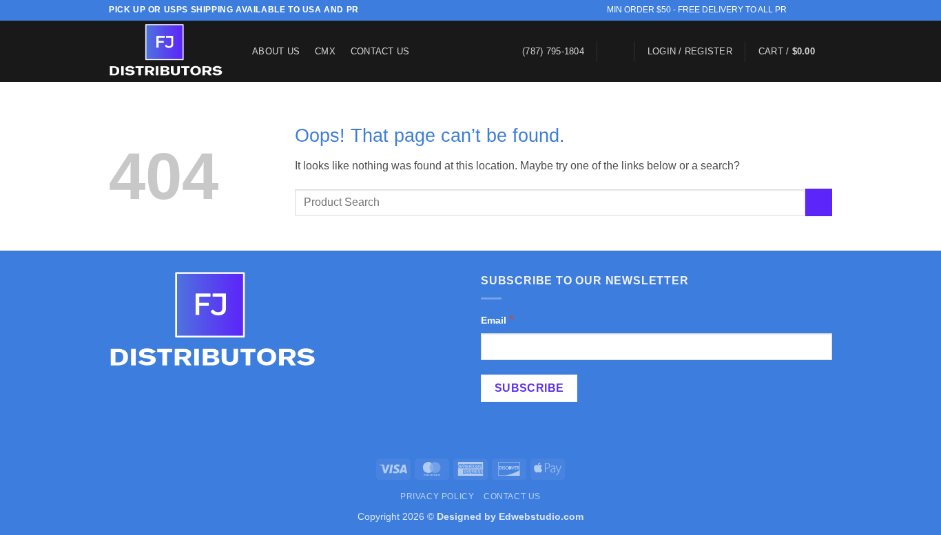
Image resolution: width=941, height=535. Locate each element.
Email (497, 319)
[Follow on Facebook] (799, 10)
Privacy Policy (437, 496)
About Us (276, 51)
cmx (325, 51)
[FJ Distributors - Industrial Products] (170, 51)
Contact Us (380, 51)
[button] (615, 51)
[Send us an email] (812, 10)
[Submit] (818, 202)
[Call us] (825, 10)
